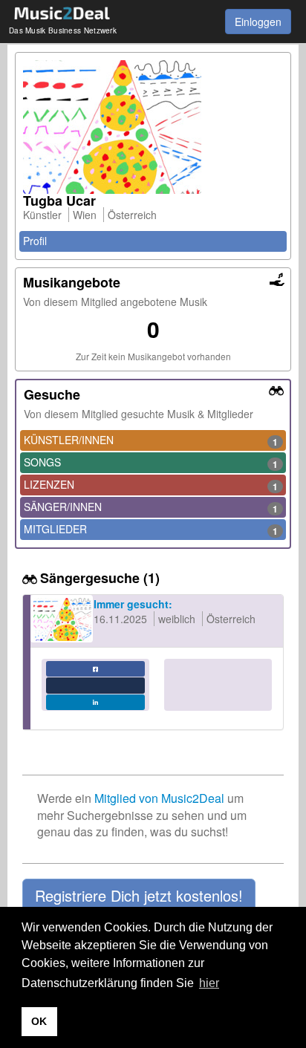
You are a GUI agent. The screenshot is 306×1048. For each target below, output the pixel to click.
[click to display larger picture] (153, 127)
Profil (35, 240)
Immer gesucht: (133, 603)
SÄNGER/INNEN (151, 507)
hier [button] (209, 983)
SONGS (151, 463)
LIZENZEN (151, 485)
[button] (138, 896)
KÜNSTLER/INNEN (151, 440)
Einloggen (258, 21)
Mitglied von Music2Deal (159, 798)
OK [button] (39, 1021)
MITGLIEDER (151, 529)
